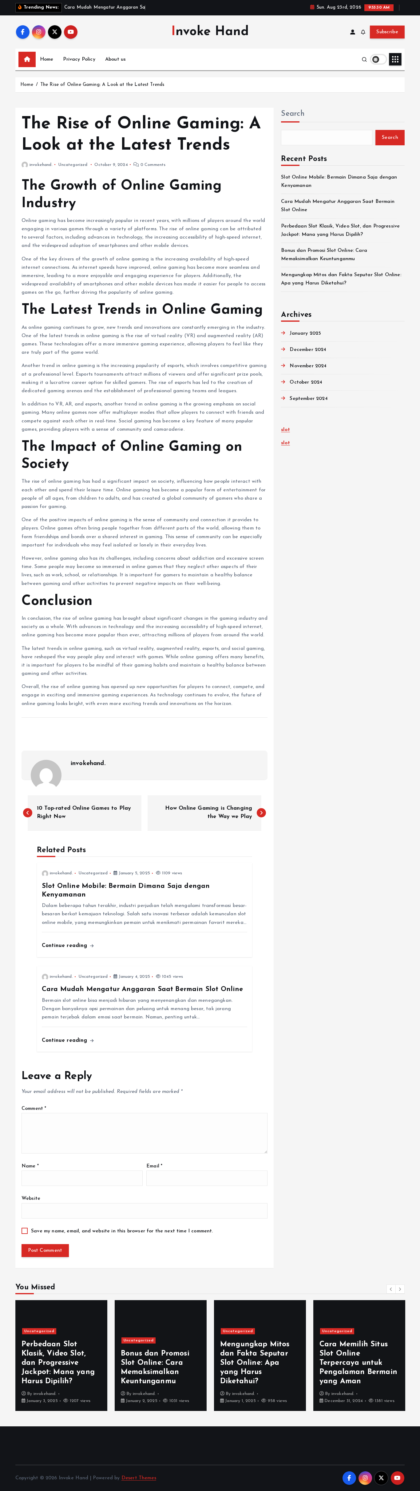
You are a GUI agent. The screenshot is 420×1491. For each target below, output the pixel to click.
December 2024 (308, 349)
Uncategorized (72, 165)
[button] (391, 1289)
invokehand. (41, 165)
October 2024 (306, 382)
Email (154, 1166)
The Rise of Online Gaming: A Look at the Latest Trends (102, 85)
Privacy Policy (79, 59)
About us (115, 59)
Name (30, 1166)
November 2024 (308, 366)
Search (292, 114)
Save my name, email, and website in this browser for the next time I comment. (122, 1231)
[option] (61, 1355)
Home (46, 59)
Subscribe (387, 32)
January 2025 (305, 333)
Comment (34, 1108)
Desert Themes (138, 1478)
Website (31, 1198)
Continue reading (65, 945)
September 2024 (308, 398)
